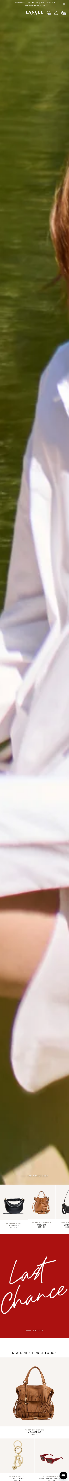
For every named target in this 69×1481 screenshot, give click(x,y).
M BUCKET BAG (34, 1432)
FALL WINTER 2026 (38, 1176)
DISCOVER (38, 1330)
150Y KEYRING (17, 1478)
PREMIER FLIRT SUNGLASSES (51, 1478)
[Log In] (55, 13)
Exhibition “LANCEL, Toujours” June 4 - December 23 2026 (34, 4)
